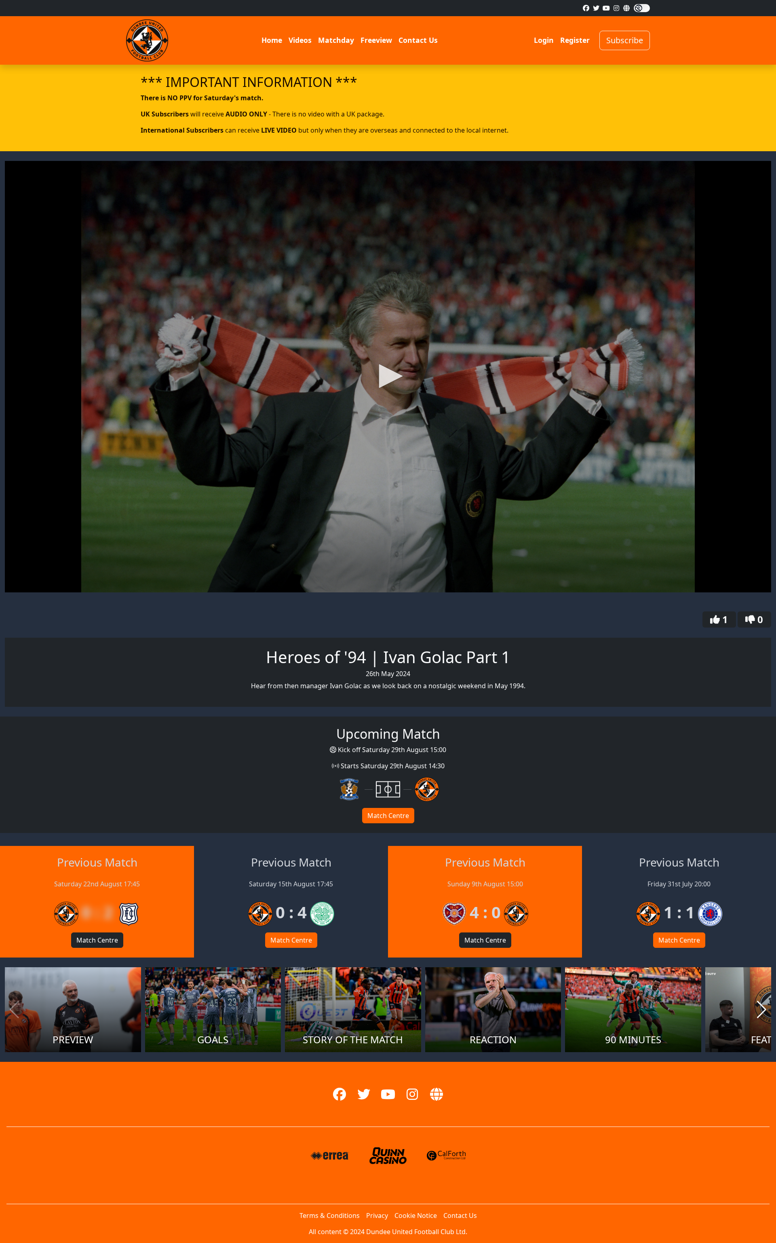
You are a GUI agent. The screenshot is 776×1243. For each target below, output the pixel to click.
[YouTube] (606, 8)
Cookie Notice (415, 1215)
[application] (388, 376)
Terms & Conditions (329, 1215)
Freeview (376, 40)
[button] (388, 376)
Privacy (377, 1215)
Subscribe (624, 40)
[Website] (626, 8)
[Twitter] (596, 8)
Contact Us (418, 40)
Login (544, 40)
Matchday (336, 40)
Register (575, 40)
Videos (300, 40)
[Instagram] (616, 8)
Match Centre (388, 815)
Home (271, 40)
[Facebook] (586, 8)
